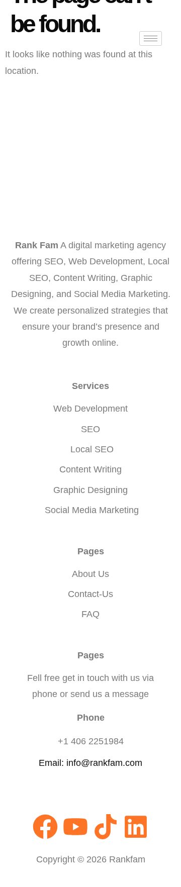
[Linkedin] (135, 826)
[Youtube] (75, 826)
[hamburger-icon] (150, 38)
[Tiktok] (105, 826)
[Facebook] (45, 826)
